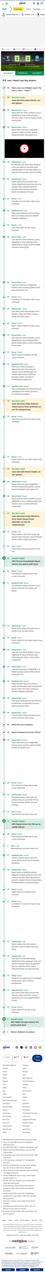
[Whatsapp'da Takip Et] (40, 1047)
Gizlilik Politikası (24, 1220)
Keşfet (5, 1132)
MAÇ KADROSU (37, 73)
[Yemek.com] (34, 1253)
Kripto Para (6, 1113)
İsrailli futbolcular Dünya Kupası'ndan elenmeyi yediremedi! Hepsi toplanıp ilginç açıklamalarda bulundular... (18, 1188)
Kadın (4, 1078)
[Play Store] (7, 1058)
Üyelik (16, 1220)
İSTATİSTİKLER (22, 73)
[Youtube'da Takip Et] (35, 1047)
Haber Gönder (38, 1058)
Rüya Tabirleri (7, 1126)
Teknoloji (25, 1065)
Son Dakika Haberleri (9, 1065)
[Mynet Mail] (42, 3)
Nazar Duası (26, 1132)
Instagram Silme (27, 1123)
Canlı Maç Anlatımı (28, 1081)
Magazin (5, 1081)
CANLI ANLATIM (8, 73)
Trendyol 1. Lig (29, 14)
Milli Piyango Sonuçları (29, 1113)
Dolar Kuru (6, 1119)
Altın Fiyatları (7, 1116)
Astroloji (25, 1072)
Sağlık (24, 1068)
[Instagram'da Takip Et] (26, 1047)
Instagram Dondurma (29, 1119)
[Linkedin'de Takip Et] (31, 1047)
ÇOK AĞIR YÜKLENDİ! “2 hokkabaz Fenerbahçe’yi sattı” (20, 1147)
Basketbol (36, 9)
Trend (4, 1084)
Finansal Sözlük (8, 1107)
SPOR (4, 9)
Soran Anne (26, 1107)
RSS (41, 1220)
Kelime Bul (25, 1103)
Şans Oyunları (26, 1091)
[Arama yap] (34, 3)
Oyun (24, 1100)
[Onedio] (9, 1253)
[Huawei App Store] (26, 1058)
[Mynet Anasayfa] (22, 3)
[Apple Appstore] (17, 1058)
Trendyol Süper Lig (12, 14)
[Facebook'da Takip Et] (17, 1047)
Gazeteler (25, 1084)
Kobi (23, 1094)
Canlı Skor (18, 9)
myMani (25, 1097)
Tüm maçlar (7, 49)
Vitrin (24, 1075)
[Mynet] (35, 1247)
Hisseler (5, 1110)
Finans (5, 1072)
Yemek (5, 1075)
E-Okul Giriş (26, 1116)
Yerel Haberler (7, 1097)
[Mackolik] (11, 1247)
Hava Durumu (7, 1129)
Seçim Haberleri (27, 1078)
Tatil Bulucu (26, 1110)
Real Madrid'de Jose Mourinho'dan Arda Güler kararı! (20, 1140)
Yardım (10, 1220)
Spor (4, 1091)
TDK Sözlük (26, 1126)
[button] (6, 3)
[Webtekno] (21, 1253)
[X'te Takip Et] (21, 1047)
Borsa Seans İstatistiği (10, 1100)
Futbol (28, 9)
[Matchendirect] (23, 1247)
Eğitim (5, 1088)
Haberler (5, 1068)
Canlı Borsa (6, 1103)
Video (4, 1094)
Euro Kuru (6, 1123)
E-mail (24, 1088)
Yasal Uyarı (35, 1220)
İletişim (4, 1220)
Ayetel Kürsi (26, 1129)
